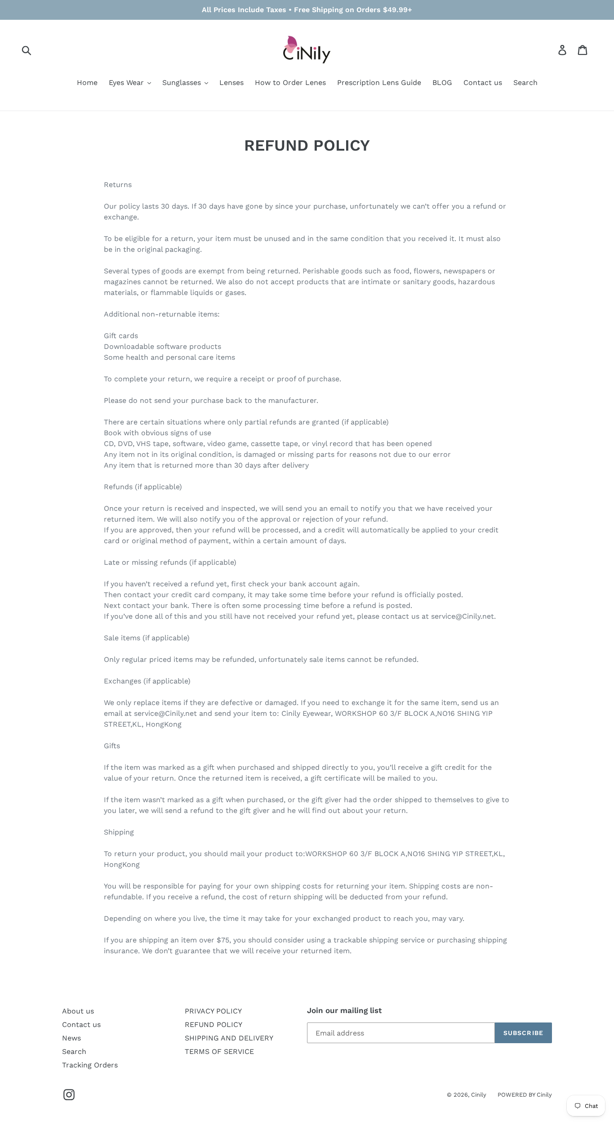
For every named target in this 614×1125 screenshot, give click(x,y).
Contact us (81, 1024)
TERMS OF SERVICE (219, 1051)
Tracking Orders (90, 1065)
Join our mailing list (344, 1010)
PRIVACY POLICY (213, 1011)
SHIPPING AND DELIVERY (229, 1038)
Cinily (478, 1094)
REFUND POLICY (213, 1024)
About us (78, 1011)
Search (74, 1051)
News (71, 1038)
